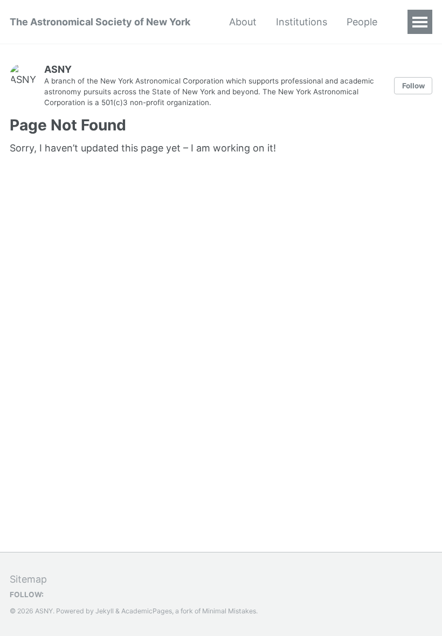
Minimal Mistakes (229, 611)
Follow (413, 85)
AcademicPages (146, 611)
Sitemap (28, 579)
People (362, 21)
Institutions (301, 21)
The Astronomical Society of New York (100, 21)
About (243, 21)
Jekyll (104, 611)
